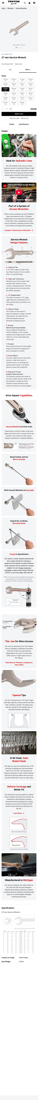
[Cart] (34, 2)
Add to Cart (19, 114)
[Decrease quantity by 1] (3, 109)
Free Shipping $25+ (7, 64)
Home (3, 8)
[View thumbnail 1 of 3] (16, 47)
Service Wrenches (21, 8)
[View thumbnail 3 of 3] (22, 47)
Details (11, 124)
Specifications (24, 124)
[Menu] (3, 2)
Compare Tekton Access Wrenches (17, 230)
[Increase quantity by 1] (11, 109)
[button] (19, 28)
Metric (27, 69)
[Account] (29, 2)
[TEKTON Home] (14, 3)
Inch (10, 69)
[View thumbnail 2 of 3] (19, 47)
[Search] (24, 2)
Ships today (18, 64)
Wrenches (10, 8)
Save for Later (14, 118)
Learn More (17, 813)
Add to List (24, 118)
